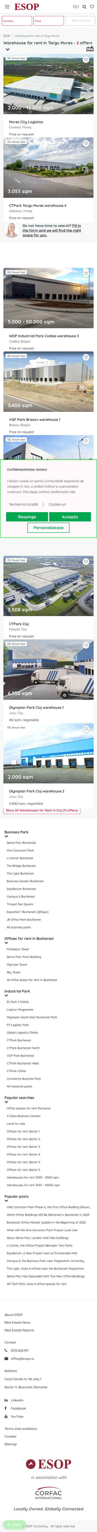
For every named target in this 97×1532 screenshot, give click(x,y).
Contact (10, 1342)
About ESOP (13, 1315)
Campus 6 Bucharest (21, 896)
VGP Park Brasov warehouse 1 (34, 419)
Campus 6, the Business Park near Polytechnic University (45, 1261)
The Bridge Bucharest (21, 865)
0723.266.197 (19, 1350)
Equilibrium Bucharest (21, 889)
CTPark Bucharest (19, 1040)
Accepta (70, 516)
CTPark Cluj (19, 624)
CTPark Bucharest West (23, 1063)
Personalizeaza (48, 527)
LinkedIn (16, 1400)
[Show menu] (7, 7)
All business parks (19, 927)
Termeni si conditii (23, 504)
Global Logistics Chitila (22, 1032)
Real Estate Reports (19, 1330)
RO (76, 6)
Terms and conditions (21, 1429)
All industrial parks (19, 1086)
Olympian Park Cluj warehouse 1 (36, 707)
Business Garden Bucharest (25, 881)
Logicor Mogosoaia (20, 1009)
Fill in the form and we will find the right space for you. (52, 230)
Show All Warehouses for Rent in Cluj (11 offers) (42, 810)
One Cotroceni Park (20, 850)
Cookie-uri (57, 504)
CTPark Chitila (16, 1071)
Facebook (18, 1408)
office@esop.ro (22, 1359)
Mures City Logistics (26, 122)
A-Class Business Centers (23, 1116)
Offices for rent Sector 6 (23, 1169)
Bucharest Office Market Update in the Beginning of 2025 (46, 1222)
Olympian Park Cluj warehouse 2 (36, 791)
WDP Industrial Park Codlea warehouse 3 (44, 336)
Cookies (10, 1436)
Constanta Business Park (24, 1078)
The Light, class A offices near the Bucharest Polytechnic (45, 1268)
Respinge (27, 516)
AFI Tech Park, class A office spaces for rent (37, 1284)
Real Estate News (17, 1322)
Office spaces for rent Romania (29, 1108)
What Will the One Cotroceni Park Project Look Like (42, 1230)
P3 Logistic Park (18, 1025)
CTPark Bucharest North (23, 1048)
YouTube (16, 1416)
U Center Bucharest (20, 858)
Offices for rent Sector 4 (23, 1154)
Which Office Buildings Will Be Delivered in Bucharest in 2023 (48, 1214)
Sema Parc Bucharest (21, 842)
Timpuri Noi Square (20, 904)
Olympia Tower (17, 964)
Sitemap (11, 1444)
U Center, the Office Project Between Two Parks (39, 1245)
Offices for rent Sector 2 (23, 1139)
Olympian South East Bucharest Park (32, 1017)
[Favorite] (92, 7)
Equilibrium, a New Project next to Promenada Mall (42, 1253)
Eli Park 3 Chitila (18, 1002)
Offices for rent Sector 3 (23, 1146)
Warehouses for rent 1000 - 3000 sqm (33, 1177)
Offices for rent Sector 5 (23, 1162)
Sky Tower (14, 972)
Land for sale (16, 1123)
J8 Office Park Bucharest (24, 919)
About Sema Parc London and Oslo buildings (38, 1238)
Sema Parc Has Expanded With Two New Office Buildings (46, 1276)
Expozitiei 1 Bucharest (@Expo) (27, 912)
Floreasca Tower (18, 949)
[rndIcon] (86, 59)
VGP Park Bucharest (20, 1055)
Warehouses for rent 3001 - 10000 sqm (33, 1185)
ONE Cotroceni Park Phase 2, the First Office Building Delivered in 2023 (49, 1207)
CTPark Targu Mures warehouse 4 (37, 205)
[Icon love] (86, 61)
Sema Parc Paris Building (24, 957)
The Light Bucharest (20, 873)
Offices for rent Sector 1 (23, 1131)
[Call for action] (11, 229)
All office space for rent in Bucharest (32, 980)
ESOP (26, 7)
